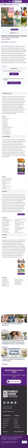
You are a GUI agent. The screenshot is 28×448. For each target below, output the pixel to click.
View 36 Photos (14, 29)
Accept (24, 442)
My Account (6, 421)
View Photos (21, 173)
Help (4, 427)
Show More (4, 66)
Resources (5, 423)
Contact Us (5, 425)
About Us (16, 419)
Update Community (14, 82)
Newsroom (16, 425)
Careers (16, 421)
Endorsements (17, 427)
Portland (12, 37)
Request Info (14, 73)
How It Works (6, 419)
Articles (16, 423)
